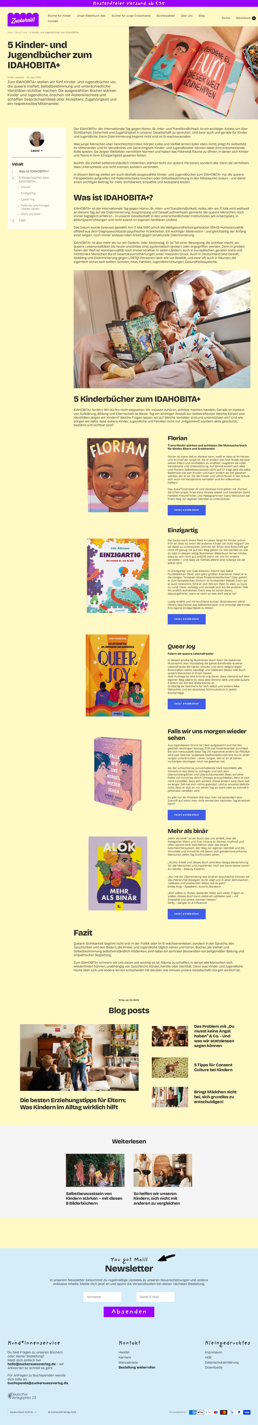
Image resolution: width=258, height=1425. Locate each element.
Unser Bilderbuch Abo (91, 15)
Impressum (213, 1352)
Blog (202, 15)
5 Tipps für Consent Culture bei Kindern (213, 1067)
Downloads (213, 1367)
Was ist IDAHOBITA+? (34, 171)
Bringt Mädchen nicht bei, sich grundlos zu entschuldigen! (215, 1097)
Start (10, 32)
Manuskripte (128, 1363)
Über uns (187, 15)
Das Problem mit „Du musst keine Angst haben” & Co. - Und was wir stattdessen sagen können (214, 1036)
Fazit (22, 220)
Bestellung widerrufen (137, 1367)
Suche (226, 18)
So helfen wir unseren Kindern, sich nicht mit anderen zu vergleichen (157, 1198)
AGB (208, 1357)
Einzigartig (28, 193)
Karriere (125, 1357)
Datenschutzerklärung (222, 1363)
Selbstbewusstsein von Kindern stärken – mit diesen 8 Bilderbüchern (94, 1198)
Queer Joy (28, 199)
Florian (26, 187)
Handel (124, 1352)
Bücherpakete (166, 15)
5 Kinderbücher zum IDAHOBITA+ (34, 180)
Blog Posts (21, 32)
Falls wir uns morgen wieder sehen (35, 207)
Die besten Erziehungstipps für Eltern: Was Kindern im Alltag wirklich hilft (73, 1104)
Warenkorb (245, 18)
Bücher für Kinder (59, 15)
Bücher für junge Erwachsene (131, 15)
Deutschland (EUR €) (21, 1412)
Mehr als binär (31, 214)
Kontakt (53, 21)
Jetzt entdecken (186, 509)
